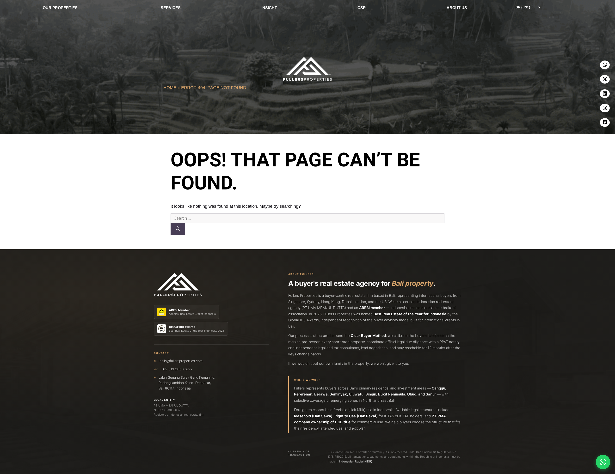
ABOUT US (457, 8)
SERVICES (171, 8)
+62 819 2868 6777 (177, 369)
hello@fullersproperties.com (181, 361)
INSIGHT (269, 8)
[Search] (178, 229)
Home (169, 87)
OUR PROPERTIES (60, 8)
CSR (361, 8)
